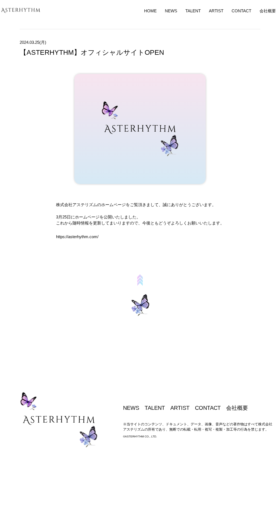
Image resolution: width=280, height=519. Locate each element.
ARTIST (216, 10)
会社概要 (267, 10)
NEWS (171, 10)
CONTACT (241, 10)
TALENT (193, 10)
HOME (150, 10)
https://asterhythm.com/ (77, 236)
